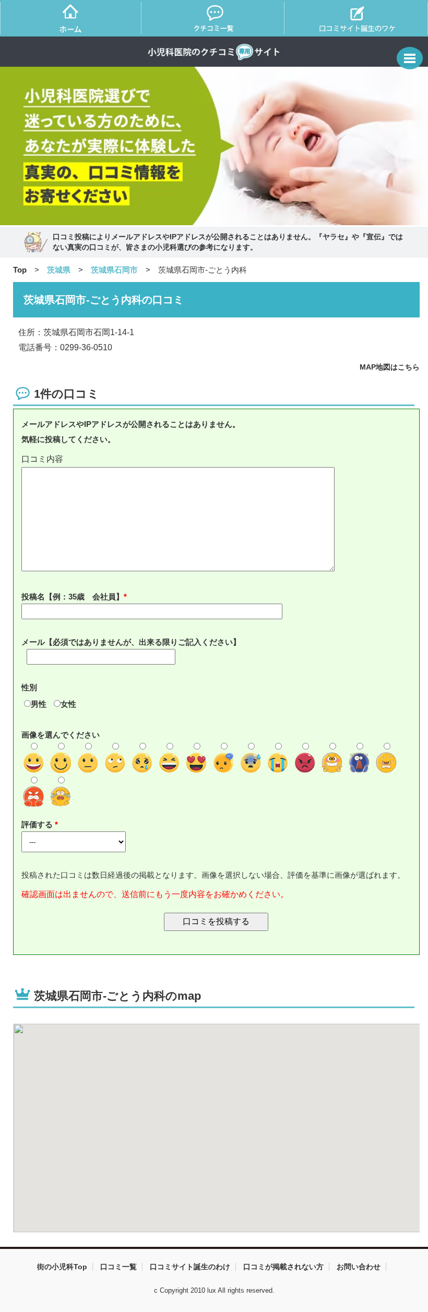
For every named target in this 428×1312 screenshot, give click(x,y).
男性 (38, 704)
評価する (38, 824)
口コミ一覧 (118, 1266)
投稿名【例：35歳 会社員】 (72, 596)
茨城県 (58, 269)
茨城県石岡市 (114, 269)
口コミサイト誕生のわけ (190, 1266)
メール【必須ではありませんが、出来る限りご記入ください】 (131, 641)
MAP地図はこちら (390, 367)
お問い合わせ (359, 1266)
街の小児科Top (62, 1266)
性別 (29, 687)
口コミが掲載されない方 (283, 1266)
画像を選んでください (60, 734)
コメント (216, 459)
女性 (68, 704)
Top (20, 269)
